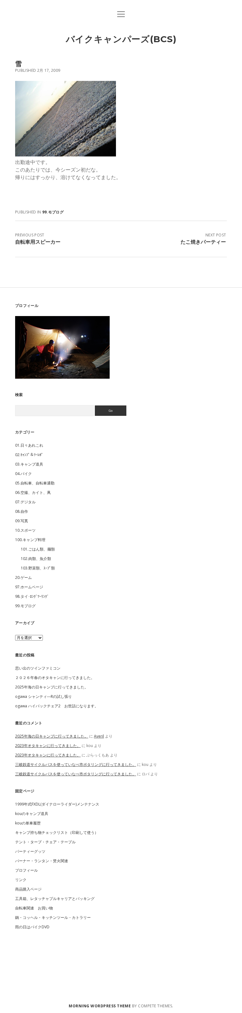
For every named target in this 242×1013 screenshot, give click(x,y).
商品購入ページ (28, 889)
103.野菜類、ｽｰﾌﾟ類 (38, 568)
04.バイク (23, 473)
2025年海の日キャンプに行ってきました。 (51, 687)
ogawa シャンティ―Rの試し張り (43, 696)
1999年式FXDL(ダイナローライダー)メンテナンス (57, 804)
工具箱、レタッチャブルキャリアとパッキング (55, 898)
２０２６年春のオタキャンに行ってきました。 (55, 677)
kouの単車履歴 (28, 823)
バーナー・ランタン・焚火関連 (41, 860)
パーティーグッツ (30, 851)
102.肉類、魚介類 (36, 558)
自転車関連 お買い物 (34, 908)
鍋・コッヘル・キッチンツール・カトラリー (53, 917)
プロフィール (26, 870)
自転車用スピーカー (37, 241)
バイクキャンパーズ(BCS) (121, 39)
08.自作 (21, 511)
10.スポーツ (25, 530)
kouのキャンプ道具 (31, 813)
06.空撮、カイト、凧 (33, 492)
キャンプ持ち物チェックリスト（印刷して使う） (56, 832)
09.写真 (21, 520)
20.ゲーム (23, 577)
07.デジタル (25, 502)
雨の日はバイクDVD (32, 927)
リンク (20, 879)
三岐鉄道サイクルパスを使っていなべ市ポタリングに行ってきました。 (75, 764)
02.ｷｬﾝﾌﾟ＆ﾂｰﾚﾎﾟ (29, 454)
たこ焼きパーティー (203, 241)
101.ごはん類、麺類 (38, 549)
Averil (99, 736)
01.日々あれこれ (29, 445)
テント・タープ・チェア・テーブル (45, 842)
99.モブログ (53, 212)
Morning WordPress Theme (100, 1006)
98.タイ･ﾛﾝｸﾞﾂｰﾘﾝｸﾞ (32, 596)
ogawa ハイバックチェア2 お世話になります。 (56, 706)
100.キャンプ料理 (30, 539)
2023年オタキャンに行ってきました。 (48, 745)
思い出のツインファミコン (37, 668)
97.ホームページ (29, 587)
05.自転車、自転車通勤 (35, 483)
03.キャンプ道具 (29, 464)
